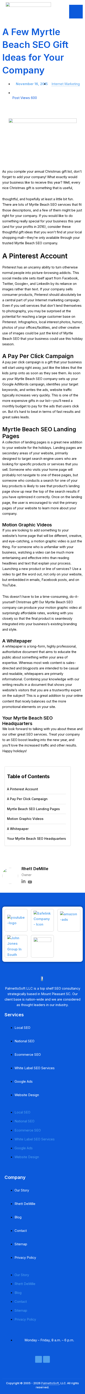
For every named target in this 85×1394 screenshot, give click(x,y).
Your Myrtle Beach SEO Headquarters (36, 838)
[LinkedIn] (24, 882)
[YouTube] (30, 882)
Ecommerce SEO (28, 1055)
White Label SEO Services (35, 1068)
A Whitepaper (18, 829)
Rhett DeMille (25, 1204)
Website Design (27, 1095)
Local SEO (22, 1028)
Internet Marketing (65, 84)
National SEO (24, 1041)
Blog (18, 1217)
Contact (21, 1231)
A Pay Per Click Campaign (27, 799)
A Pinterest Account (22, 789)
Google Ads (24, 1081)
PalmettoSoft (50, 1383)
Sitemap (21, 1244)
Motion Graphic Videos (25, 819)
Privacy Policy (25, 1258)
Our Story (22, 1190)
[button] (14, 856)
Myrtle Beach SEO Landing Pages (33, 809)
